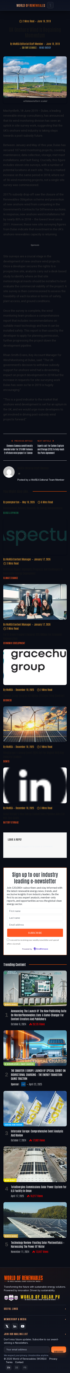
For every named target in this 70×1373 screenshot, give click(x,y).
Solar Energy (10, 1180)
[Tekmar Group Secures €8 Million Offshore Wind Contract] (35, 667)
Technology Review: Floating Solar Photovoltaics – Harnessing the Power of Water (37, 1244)
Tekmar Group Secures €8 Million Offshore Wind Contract (33, 695)
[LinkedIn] (15, 1326)
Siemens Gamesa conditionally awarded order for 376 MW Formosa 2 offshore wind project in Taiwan (18, 449)
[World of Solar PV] (40, 1298)
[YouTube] (23, 1326)
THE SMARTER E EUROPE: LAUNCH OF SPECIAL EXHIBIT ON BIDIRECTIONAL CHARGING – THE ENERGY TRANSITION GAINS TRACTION (38, 1074)
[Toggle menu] (50, 5)
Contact (19, 1362)
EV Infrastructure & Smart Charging (19, 1064)
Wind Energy (45, 47)
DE (16, 1367)
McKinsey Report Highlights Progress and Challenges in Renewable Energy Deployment (33, 571)
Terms (9, 1362)
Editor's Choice (29, 47)
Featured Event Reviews (13, 1124)
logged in (27, 846)
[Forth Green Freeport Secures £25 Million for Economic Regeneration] (35, 602)
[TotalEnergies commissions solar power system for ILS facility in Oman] (35, 1164)
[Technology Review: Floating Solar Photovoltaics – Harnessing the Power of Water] (35, 1220)
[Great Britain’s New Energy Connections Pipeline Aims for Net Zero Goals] (35, 785)
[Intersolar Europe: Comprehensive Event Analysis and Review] (35, 1109)
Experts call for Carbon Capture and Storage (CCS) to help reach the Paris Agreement (50, 449)
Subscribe (58, 1351)
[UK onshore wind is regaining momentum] (35, 77)
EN (8, 1367)
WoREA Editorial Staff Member (28, 43)
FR (25, 1367)
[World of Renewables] (11, 1298)
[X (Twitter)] (7, 1326)
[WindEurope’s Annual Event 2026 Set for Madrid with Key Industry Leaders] (35, 724)
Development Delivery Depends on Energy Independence (33, 508)
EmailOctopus (42, 949)
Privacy (53, 1358)
